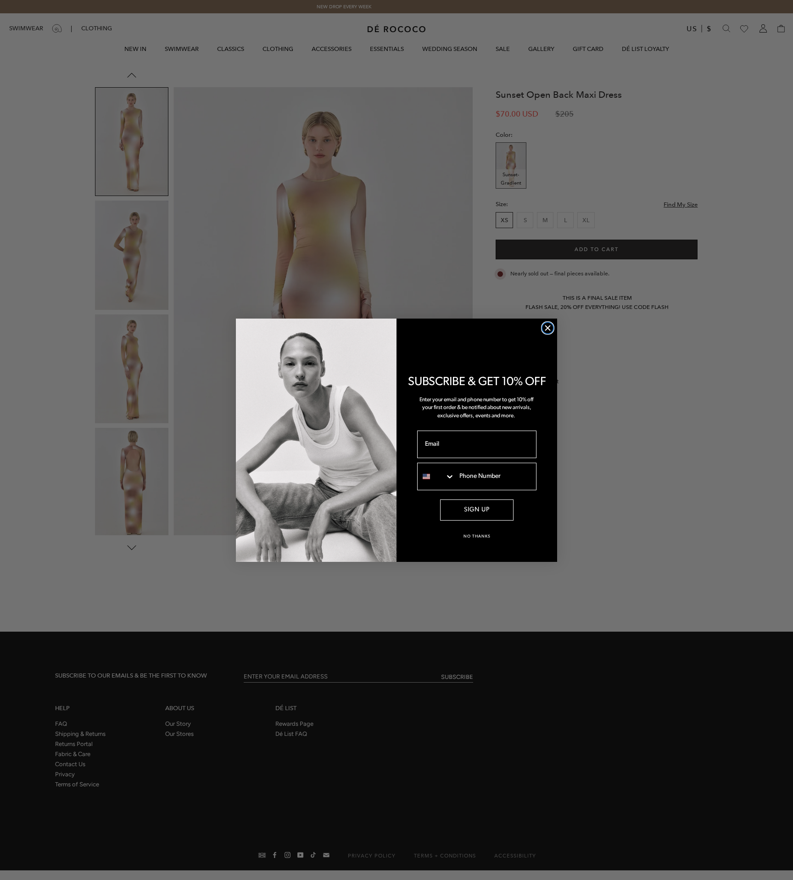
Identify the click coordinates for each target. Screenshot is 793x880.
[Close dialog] (547, 328)
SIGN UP (477, 509)
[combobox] (436, 476)
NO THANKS (477, 536)
